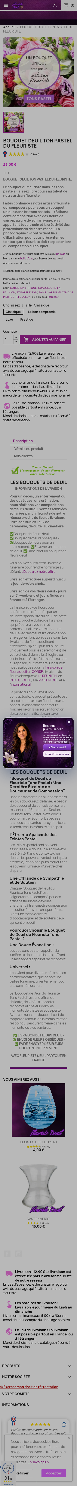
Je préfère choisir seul (57, 754)
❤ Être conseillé (57, 747)
